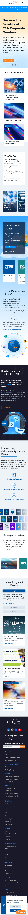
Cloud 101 (8, 839)
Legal (6, 890)
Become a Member (10, 760)
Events (7, 816)
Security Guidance (10, 846)
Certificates (8, 801)
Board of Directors (10, 880)
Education (8, 828)
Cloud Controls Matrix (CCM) (13, 392)
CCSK (6, 807)
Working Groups (10, 770)
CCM (6, 849)
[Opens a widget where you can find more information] (21, 912)
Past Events (8, 824)
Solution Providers (10, 755)
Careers (7, 886)
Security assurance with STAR (9, 194)
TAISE (6, 804)
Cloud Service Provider (12, 793)
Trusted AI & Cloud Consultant (10, 789)
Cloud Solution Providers (12, 758)
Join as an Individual (11, 764)
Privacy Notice (9, 892)
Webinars (14, 608)
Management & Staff (11, 883)
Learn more (8, 251)
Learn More (8, 60)
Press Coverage (9, 871)
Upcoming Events (10, 819)
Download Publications (12, 776)
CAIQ (6, 852)
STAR (6, 855)
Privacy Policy (16, 902)
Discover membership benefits (12, 330)
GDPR (7, 857)
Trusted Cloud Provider (12, 796)
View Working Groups (11, 779)
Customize (15, 906)
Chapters (7, 767)
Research (8, 774)
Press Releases (9, 868)
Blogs (14, 612)
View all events (7, 603)
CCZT (6, 812)
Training (19, 247)
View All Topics (9, 782)
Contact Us (8, 865)
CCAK (6, 809)
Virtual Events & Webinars (13, 834)
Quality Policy (9, 874)
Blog (6, 831)
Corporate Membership (12, 752)
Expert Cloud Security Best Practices (23, 205)
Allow (15, 910)
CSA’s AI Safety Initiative (8, 199)
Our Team (8, 877)
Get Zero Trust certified (8, 204)
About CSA (8, 862)
